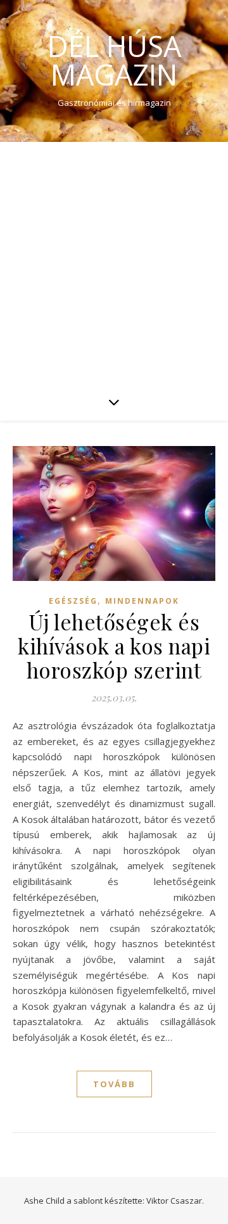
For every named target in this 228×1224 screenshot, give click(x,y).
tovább (114, 1084)
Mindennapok (142, 601)
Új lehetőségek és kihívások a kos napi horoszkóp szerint (114, 646)
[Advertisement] (114, 262)
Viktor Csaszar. (175, 1200)
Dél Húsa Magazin (114, 60)
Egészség (73, 601)
